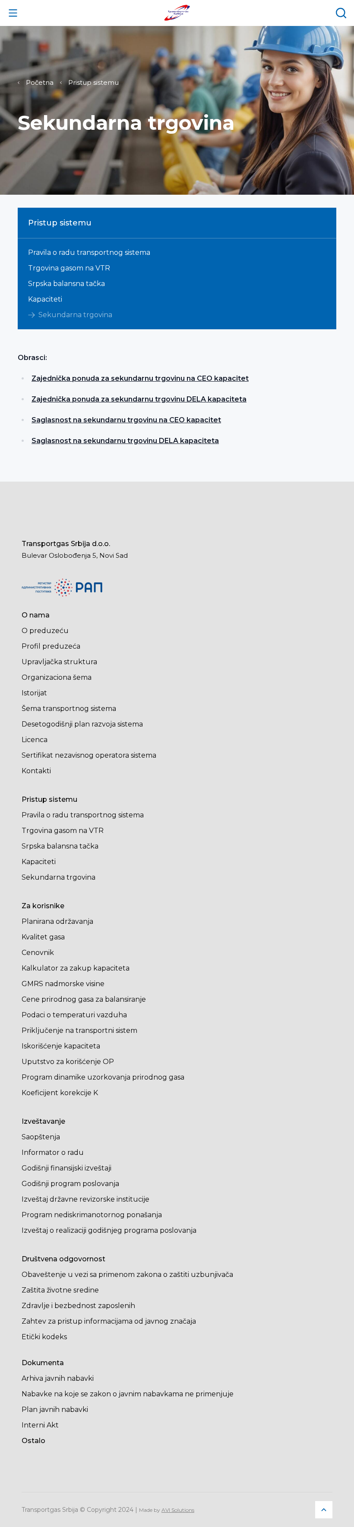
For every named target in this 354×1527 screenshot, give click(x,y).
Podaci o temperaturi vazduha (74, 1015)
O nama (36, 615)
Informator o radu (53, 1152)
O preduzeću (45, 631)
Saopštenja (41, 1137)
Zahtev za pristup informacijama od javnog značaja (109, 1321)
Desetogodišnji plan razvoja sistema (82, 724)
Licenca (34, 740)
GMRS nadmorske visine (63, 984)
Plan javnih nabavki (55, 1409)
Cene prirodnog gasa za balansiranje (84, 999)
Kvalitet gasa (43, 937)
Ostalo (33, 1441)
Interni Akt (40, 1425)
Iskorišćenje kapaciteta (61, 1046)
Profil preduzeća (51, 646)
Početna (40, 82)
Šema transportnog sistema (69, 708)
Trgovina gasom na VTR (69, 268)
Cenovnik (38, 952)
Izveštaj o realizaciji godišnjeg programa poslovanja (109, 1230)
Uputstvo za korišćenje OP (68, 1062)
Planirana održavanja (57, 921)
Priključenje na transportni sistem (79, 1030)
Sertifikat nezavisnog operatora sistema (89, 755)
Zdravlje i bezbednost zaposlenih (78, 1306)
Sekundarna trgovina (75, 315)
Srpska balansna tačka (66, 284)
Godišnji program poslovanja (70, 1184)
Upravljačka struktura (59, 662)
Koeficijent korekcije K (60, 1093)
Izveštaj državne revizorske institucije (85, 1199)
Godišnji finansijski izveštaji (66, 1168)
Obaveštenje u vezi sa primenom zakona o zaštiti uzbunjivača (127, 1274)
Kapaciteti (45, 299)
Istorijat (34, 693)
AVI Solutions (177, 1510)
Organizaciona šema (57, 677)
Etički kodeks (44, 1337)
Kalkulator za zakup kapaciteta (76, 968)
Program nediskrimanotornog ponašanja (92, 1215)
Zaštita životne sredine (60, 1290)
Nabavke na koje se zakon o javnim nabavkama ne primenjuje (128, 1394)
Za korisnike (43, 906)
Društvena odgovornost (63, 1259)
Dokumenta (43, 1363)
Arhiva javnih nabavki (58, 1378)
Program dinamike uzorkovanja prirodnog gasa (103, 1077)
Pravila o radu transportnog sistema (89, 253)
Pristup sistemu (93, 82)
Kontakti (36, 771)
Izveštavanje (43, 1121)
